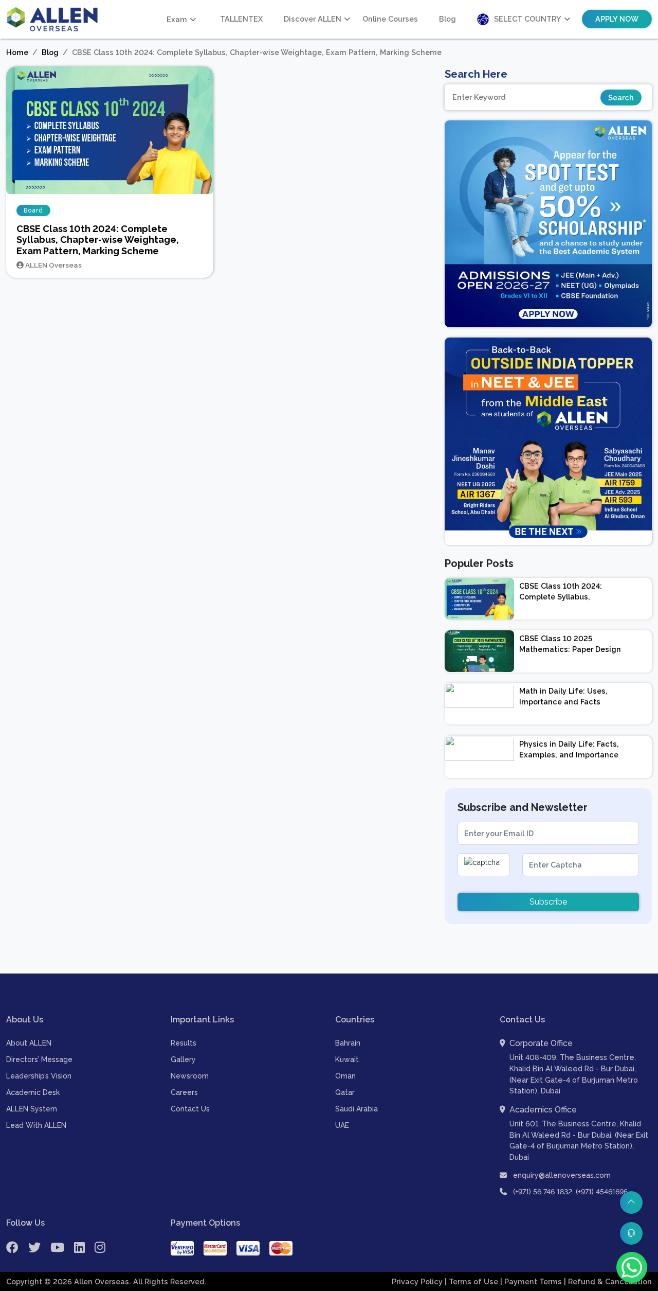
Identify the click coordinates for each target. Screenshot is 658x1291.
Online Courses (390, 18)
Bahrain (347, 1043)
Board (33, 210)
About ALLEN (28, 1043)
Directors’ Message (39, 1059)
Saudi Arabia (356, 1109)
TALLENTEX (241, 18)
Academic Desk (33, 1092)
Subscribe (548, 902)
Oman (345, 1076)
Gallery (183, 1059)
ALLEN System (31, 1109)
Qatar (345, 1092)
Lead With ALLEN (36, 1125)
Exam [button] (177, 19)
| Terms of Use (472, 1281)
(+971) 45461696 (602, 1192)
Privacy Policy (418, 1281)
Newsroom (190, 1076)
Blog (447, 18)
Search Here (476, 74)
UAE (342, 1125)
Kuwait (347, 1059)
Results (183, 1043)
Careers (184, 1092)
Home (17, 52)
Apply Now (616, 18)
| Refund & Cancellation (608, 1281)
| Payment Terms (532, 1281)
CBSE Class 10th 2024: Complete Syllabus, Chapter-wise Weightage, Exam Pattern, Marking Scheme (97, 239)
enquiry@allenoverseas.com (561, 1175)
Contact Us (190, 1109)
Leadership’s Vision (38, 1076)
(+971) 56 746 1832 (542, 1192)
